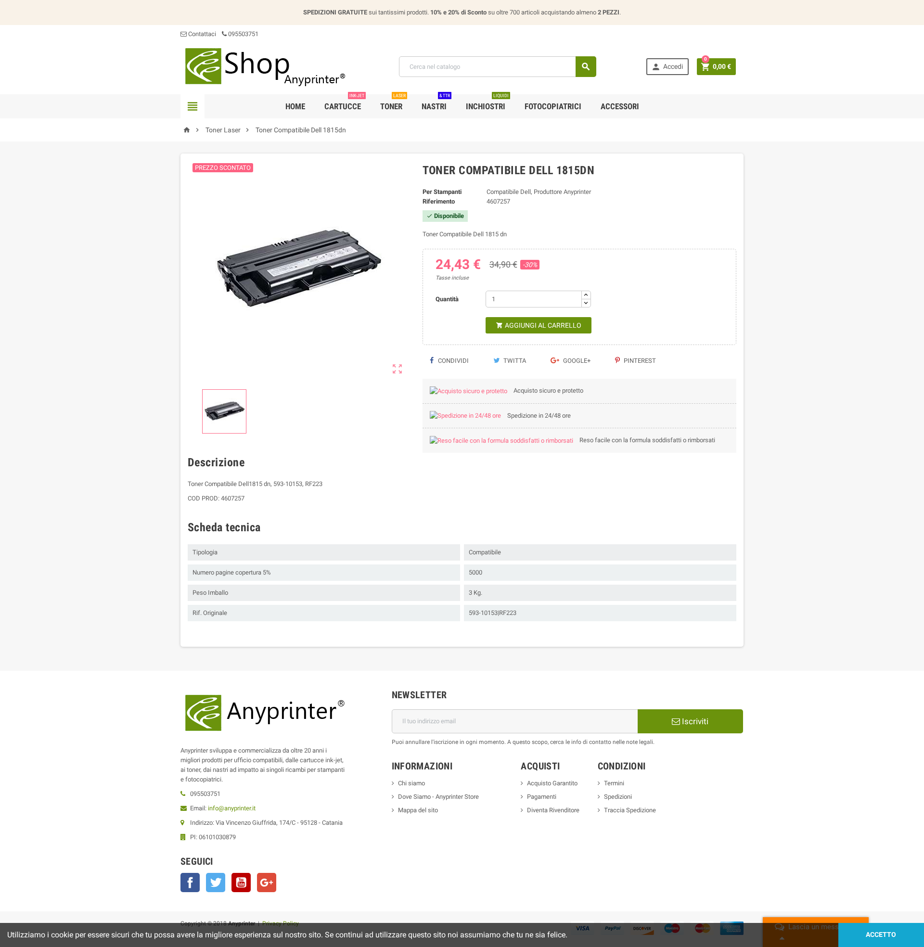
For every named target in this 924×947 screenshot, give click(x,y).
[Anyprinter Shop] (264, 66)
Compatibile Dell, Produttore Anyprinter (539, 191)
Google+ (576, 360)
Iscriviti (694, 721)
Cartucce (344, 102)
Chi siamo (411, 783)
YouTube (241, 882)
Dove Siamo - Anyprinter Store (438, 796)
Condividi (452, 360)
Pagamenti (541, 796)
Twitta (514, 360)
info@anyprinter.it (232, 808)
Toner (393, 102)
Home (295, 106)
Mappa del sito (418, 810)
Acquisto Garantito (552, 783)
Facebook (190, 882)
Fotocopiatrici (553, 106)
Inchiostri (487, 102)
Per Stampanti (442, 191)
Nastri (436, 102)
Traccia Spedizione (630, 810)
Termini (614, 783)
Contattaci (201, 34)
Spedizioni (618, 796)
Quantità (447, 299)
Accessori (620, 106)
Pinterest (639, 360)
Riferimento (439, 201)
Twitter (215, 882)
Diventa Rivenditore (553, 810)
